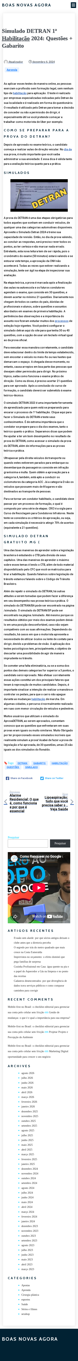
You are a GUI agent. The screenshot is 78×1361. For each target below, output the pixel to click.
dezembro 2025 (29, 1111)
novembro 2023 (29, 1230)
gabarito (39, 763)
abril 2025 (26, 1149)
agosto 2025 (27, 1130)
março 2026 (27, 1097)
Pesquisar (13, 837)
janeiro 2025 (28, 1164)
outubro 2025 (28, 1121)
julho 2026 (27, 1077)
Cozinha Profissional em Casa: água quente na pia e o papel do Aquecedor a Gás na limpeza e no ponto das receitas (41, 971)
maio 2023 (27, 1259)
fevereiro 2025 (29, 1159)
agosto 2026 (27, 1073)
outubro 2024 (28, 1178)
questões (13, 767)
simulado (31, 767)
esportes (25, 1299)
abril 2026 (26, 1092)
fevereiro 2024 (29, 1216)
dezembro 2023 (29, 1226)
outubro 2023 (28, 1235)
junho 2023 (27, 1254)
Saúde (24, 1304)
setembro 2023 (29, 1240)
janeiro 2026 (28, 1106)
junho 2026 (27, 1082)
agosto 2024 (27, 1188)
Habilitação (16, 38)
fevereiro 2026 (29, 1101)
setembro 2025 (29, 1125)
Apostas (25, 1285)
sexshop (25, 1314)
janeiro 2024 (28, 1221)
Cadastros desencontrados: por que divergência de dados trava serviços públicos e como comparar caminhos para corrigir (40, 985)
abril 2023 (26, 1264)
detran (23, 763)
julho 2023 (27, 1250)
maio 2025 (27, 1144)
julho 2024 (27, 1192)
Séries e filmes (29, 1309)
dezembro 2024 (29, 1168)
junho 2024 (27, 1197)
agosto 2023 (27, 1245)
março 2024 (27, 1211)
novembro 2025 (29, 1116)
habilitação (20, 93)
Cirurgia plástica (30, 1294)
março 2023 (27, 1269)
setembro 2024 (29, 1183)
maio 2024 (27, 1202)
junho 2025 (27, 1140)
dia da (68, 149)
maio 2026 (27, 1087)
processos (62, 321)
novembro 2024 (29, 1173)
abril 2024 (26, 1207)
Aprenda (12, 69)
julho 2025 (27, 1135)
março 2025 (27, 1154)
